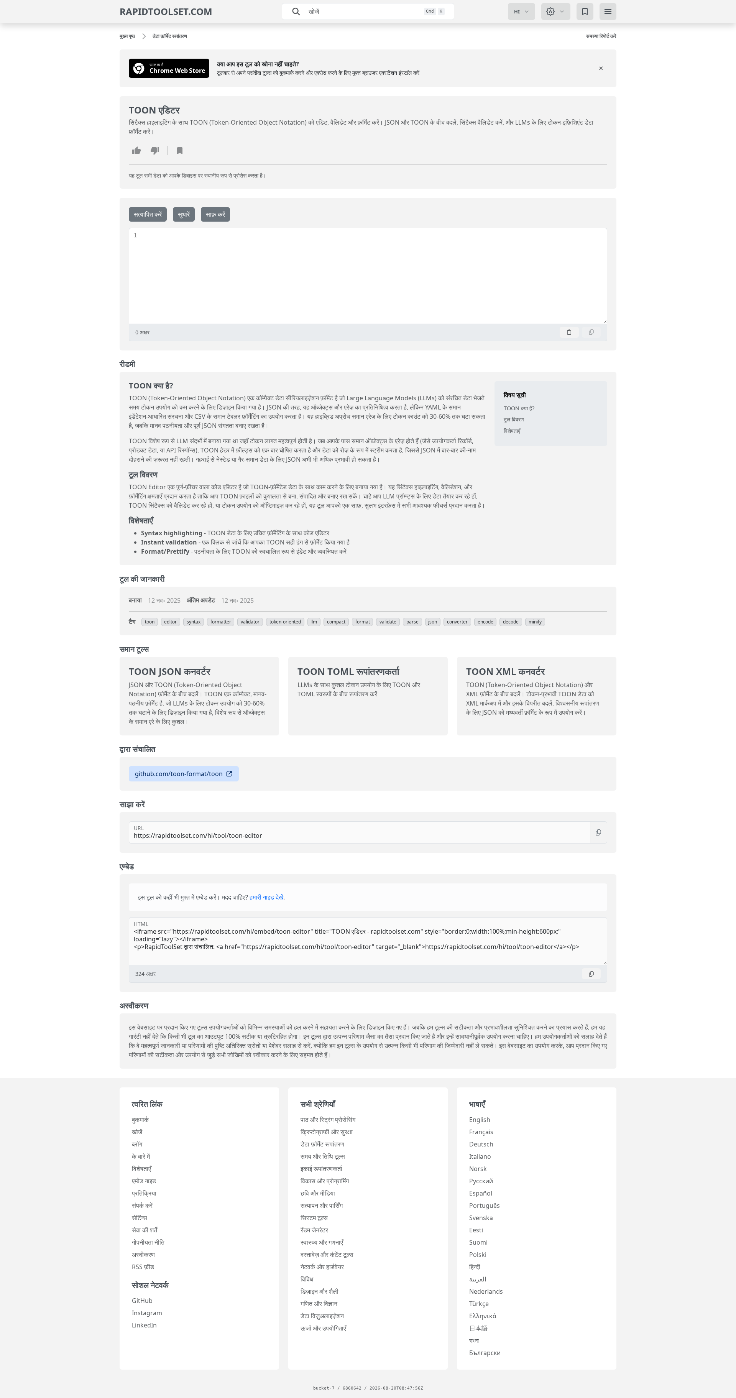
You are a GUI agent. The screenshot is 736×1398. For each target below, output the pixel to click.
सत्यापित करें (148, 214)
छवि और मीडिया (318, 1193)
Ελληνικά (482, 1316)
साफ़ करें (215, 214)
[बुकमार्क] (585, 11)
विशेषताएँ (512, 430)
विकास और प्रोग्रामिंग (325, 1181)
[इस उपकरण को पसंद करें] (136, 150)
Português (484, 1205)
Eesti (476, 1230)
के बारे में (141, 1156)
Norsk (478, 1168)
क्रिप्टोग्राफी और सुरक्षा (327, 1132)
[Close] (601, 68)
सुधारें (184, 214)
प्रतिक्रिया (144, 1193)
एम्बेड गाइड (144, 1181)
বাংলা (474, 1340)
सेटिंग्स (139, 1218)
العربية (477, 1279)
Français (481, 1132)
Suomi (478, 1242)
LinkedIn (144, 1325)
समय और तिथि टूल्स (323, 1156)
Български (485, 1353)
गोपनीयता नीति (148, 1242)
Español (480, 1193)
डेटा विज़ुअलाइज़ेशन (322, 1316)
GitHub (142, 1300)
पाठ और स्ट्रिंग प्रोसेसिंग (328, 1119)
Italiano (480, 1156)
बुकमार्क (140, 1119)
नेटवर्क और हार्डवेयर (322, 1267)
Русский (481, 1181)
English (479, 1119)
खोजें (137, 1132)
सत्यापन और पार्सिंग (322, 1205)
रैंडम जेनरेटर (314, 1230)
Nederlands (486, 1291)
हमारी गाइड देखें (266, 897)
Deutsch (481, 1144)
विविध (307, 1279)
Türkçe (479, 1303)
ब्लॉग (137, 1144)
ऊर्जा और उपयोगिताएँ (323, 1328)
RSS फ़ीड (143, 1267)
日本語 (478, 1328)
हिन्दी (474, 1267)
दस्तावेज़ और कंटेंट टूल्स (327, 1254)
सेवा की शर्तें (144, 1230)
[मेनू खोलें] (608, 11)
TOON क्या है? (519, 408)
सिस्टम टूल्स (314, 1218)
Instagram (147, 1313)
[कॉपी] (591, 332)
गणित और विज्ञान (319, 1303)
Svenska (481, 1218)
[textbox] (371, 276)
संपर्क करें (142, 1205)
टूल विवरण (514, 419)
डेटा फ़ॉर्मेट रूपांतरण (322, 1144)
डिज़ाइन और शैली (319, 1291)
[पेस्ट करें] (569, 332)
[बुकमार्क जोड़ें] (179, 150)
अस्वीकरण (143, 1254)
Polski (477, 1254)
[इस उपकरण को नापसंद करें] (155, 150)
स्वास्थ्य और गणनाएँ (322, 1242)
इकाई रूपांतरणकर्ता (321, 1168)
